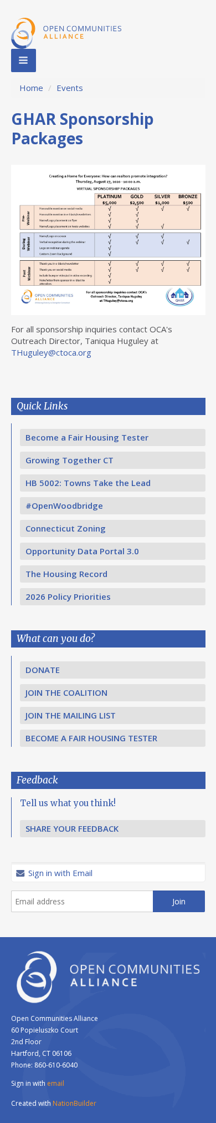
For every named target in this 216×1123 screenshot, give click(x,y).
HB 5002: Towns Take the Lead (88, 482)
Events (69, 87)
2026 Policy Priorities (68, 596)
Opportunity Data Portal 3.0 (82, 551)
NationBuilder (74, 1103)
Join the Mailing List (70, 715)
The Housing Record (66, 573)
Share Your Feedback (72, 828)
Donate (42, 669)
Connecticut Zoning (65, 528)
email (55, 1083)
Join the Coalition (66, 692)
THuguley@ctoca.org (51, 352)
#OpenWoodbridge (64, 505)
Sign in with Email (59, 872)
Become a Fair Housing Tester (86, 437)
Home (31, 87)
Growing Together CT (69, 460)
